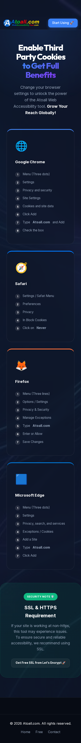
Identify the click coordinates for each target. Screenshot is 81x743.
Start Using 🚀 (63, 23)
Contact (54, 732)
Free (39, 732)
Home (25, 732)
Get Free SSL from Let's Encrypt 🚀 (41, 662)
